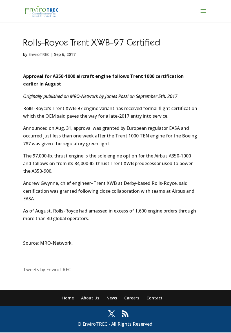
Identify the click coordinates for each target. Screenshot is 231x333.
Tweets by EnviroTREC (47, 269)
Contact (154, 298)
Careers (131, 298)
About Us (90, 298)
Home (68, 298)
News (111, 298)
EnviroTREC (39, 54)
